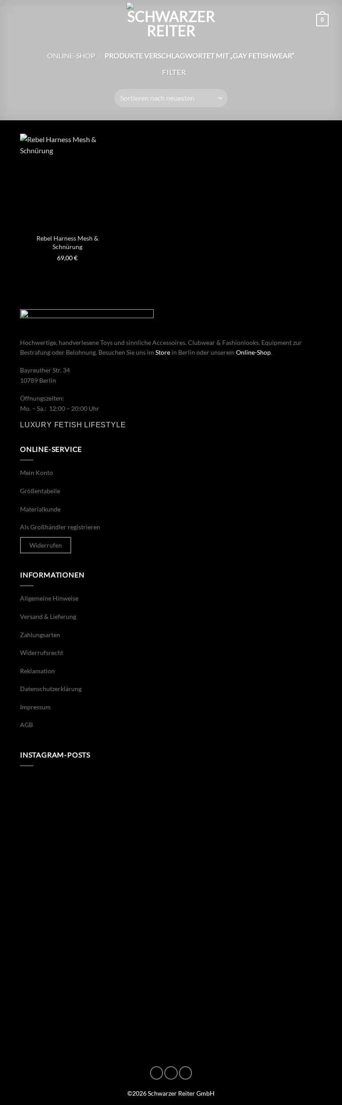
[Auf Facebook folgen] (156, 1073)
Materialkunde (40, 509)
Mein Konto (36, 472)
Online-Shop (71, 55)
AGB (26, 724)
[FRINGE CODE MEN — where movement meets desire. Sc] (94, 908)
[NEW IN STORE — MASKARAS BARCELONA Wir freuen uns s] (94, 996)
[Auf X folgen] (185, 1073)
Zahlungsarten (40, 634)
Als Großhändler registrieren (60, 527)
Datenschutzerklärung (50, 688)
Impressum (35, 707)
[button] (18, 20)
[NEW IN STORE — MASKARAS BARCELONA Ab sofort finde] (247, 820)
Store (162, 352)
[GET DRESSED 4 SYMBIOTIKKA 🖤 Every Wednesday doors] (247, 996)
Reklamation (37, 671)
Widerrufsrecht (41, 652)
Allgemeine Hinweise (49, 598)
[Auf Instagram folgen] (171, 1073)
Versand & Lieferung (48, 616)
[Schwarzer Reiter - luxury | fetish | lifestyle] (171, 20)
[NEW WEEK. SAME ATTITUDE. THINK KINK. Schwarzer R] (94, 820)
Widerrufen (45, 545)
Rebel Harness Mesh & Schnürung (67, 242)
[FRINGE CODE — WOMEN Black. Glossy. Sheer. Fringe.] (247, 908)
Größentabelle (40, 491)
